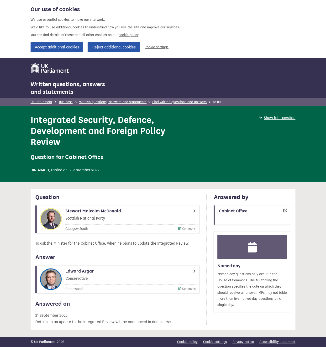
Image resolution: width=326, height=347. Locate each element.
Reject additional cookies (114, 47)
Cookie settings (156, 47)
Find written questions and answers (179, 102)
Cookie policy (187, 342)
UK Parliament (41, 102)
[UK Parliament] (50, 68)
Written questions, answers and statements (68, 88)
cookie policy (128, 35)
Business (66, 102)
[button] (277, 118)
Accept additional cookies (57, 47)
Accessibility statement (277, 342)
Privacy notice (243, 342)
